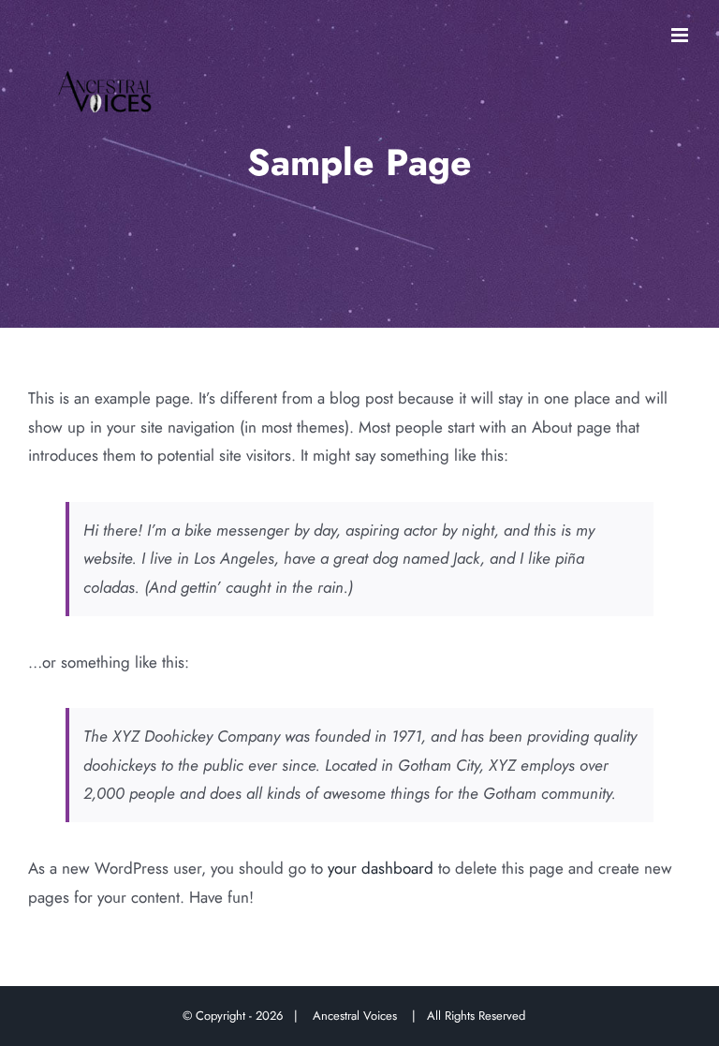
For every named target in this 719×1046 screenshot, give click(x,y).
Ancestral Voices (358, 1015)
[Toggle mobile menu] (681, 35)
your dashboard (380, 868)
